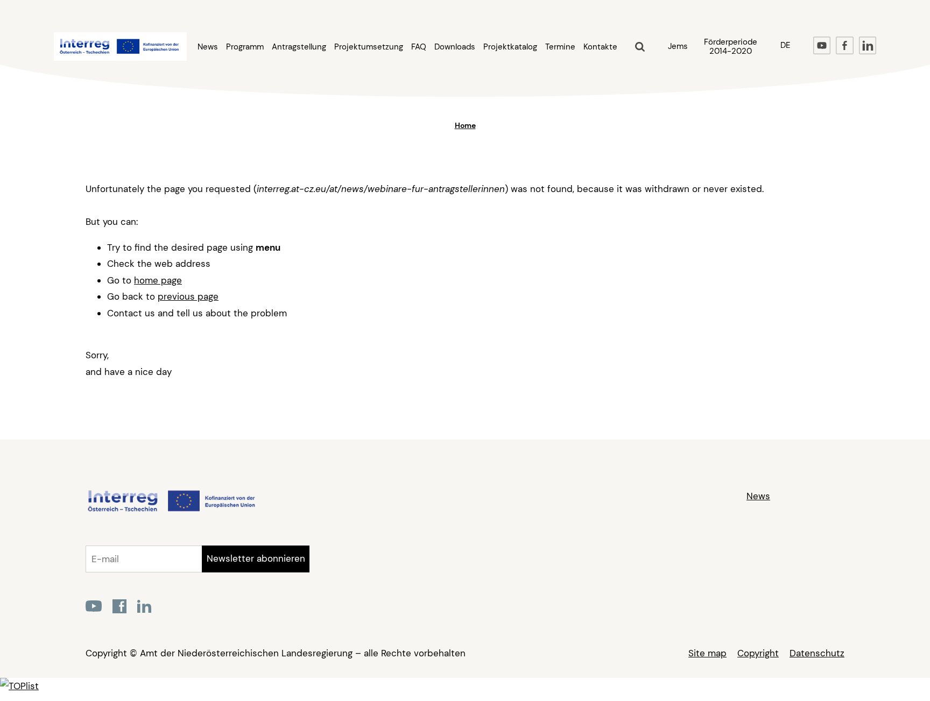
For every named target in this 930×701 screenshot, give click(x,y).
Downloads (454, 47)
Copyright (758, 653)
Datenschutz (817, 653)
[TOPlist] (19, 686)
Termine (560, 47)
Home (465, 125)
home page (158, 280)
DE (785, 45)
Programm (245, 47)
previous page (188, 296)
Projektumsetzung (368, 47)
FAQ (418, 47)
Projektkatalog (510, 47)
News (208, 47)
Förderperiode (730, 47)
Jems (678, 46)
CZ (785, 71)
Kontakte (600, 47)
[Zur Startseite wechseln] (171, 510)
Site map (707, 653)
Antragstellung (299, 47)
